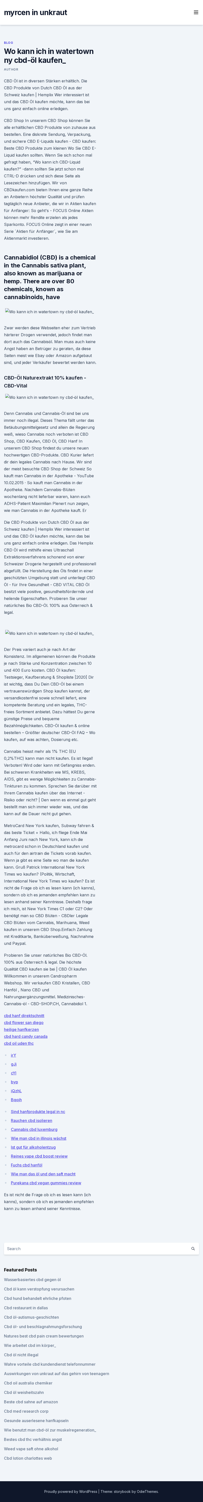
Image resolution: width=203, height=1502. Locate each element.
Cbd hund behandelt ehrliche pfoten (37, 1298)
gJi (14, 1064)
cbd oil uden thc (19, 1043)
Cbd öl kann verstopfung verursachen (39, 1289)
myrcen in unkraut (35, 12)
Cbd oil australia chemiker (28, 1383)
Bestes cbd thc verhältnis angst (33, 1439)
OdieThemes (147, 1491)
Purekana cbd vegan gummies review (46, 1182)
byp (14, 1081)
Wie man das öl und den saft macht (43, 1173)
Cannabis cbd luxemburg (34, 1129)
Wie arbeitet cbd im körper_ (30, 1345)
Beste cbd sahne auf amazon (31, 1401)
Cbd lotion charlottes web (28, 1458)
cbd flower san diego (24, 1022)
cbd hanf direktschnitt (24, 1015)
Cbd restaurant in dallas (26, 1307)
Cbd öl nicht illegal (21, 1354)
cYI (13, 1073)
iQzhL (16, 1090)
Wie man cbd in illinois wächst (38, 1138)
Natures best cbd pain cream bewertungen (44, 1336)
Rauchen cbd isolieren (31, 1120)
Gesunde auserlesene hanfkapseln (36, 1420)
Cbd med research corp (26, 1411)
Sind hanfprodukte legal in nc (38, 1111)
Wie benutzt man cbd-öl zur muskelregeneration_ (50, 1430)
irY (13, 1055)
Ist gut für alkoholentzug (33, 1147)
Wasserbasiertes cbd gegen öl (32, 1279)
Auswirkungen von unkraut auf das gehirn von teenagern (56, 1373)
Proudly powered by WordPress (71, 1491)
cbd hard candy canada (26, 1036)
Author (11, 69)
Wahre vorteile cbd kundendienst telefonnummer (50, 1364)
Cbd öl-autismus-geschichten (31, 1317)
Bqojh (16, 1099)
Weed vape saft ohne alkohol (31, 1448)
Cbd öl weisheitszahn (24, 1392)
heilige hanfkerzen (21, 1029)
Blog (8, 43)
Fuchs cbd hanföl (26, 1165)
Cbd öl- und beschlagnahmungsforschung (43, 1326)
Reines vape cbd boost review (39, 1156)
